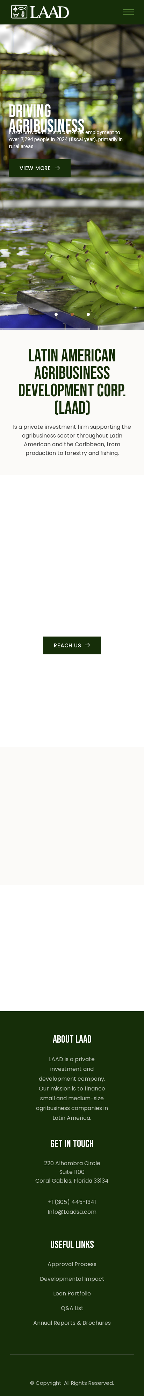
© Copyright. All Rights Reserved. (72, 1383)
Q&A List (72, 1308)
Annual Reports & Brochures (72, 1323)
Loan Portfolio (72, 1294)
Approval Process (72, 1264)
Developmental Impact (72, 1279)
